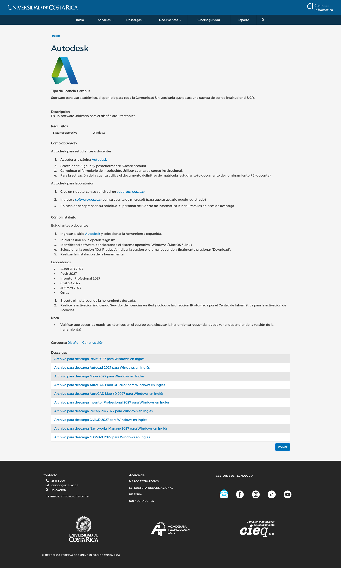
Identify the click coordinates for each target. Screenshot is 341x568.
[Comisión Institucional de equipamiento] (257, 529)
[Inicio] (320, 7)
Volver (282, 447)
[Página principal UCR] (83, 529)
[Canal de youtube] (287, 494)
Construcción (92, 342)
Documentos (168, 20)
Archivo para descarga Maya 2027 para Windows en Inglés (99, 376)
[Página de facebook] (240, 494)
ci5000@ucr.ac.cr (65, 485)
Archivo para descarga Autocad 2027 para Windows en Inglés (102, 367)
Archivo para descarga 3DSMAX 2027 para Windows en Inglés (102, 437)
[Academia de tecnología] (170, 529)
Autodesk (99, 159)
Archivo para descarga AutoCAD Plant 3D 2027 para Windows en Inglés (109, 385)
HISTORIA (135, 494)
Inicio (56, 35)
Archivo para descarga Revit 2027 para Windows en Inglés (99, 359)
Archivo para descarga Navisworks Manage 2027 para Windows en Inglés (111, 428)
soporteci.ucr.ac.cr (131, 191)
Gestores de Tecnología (235, 475)
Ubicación (58, 490)
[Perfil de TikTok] (271, 494)
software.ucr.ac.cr (88, 199)
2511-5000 (58, 480)
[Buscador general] (264, 20)
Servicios (104, 20)
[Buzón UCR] (224, 494)
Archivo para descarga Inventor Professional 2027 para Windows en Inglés (112, 402)
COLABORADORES (141, 500)
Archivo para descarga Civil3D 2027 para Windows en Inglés (100, 420)
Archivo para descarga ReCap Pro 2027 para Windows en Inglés (103, 411)
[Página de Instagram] (256, 494)
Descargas (133, 20)
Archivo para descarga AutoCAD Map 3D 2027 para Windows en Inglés (109, 393)
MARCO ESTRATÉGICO (144, 481)
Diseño (72, 342)
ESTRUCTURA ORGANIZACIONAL (151, 487)
